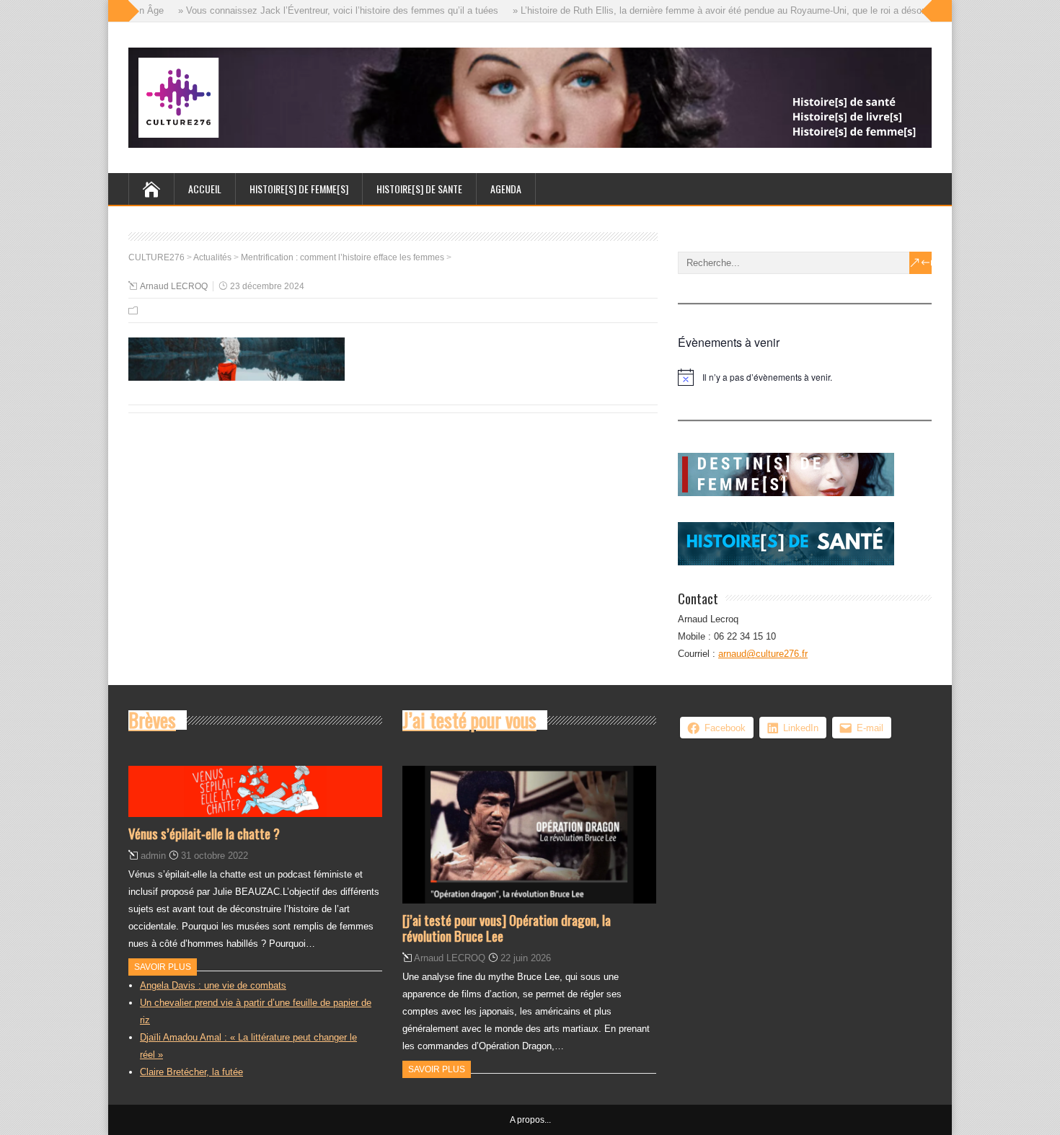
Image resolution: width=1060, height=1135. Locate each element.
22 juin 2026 (525, 958)
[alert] (805, 377)
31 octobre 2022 (214, 855)
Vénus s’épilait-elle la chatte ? (204, 833)
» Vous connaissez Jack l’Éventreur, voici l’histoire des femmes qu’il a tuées (323, 10)
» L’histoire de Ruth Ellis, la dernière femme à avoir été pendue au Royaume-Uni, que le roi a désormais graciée (730, 10)
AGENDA (505, 188)
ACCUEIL (204, 188)
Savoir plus (162, 967)
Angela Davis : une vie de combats (213, 985)
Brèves (152, 719)
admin (153, 855)
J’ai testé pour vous (469, 719)
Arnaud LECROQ (174, 286)
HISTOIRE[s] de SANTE (419, 188)
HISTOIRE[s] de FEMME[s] (298, 188)
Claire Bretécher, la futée (191, 1071)
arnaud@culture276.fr (763, 653)
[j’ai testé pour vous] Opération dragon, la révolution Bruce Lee (506, 927)
